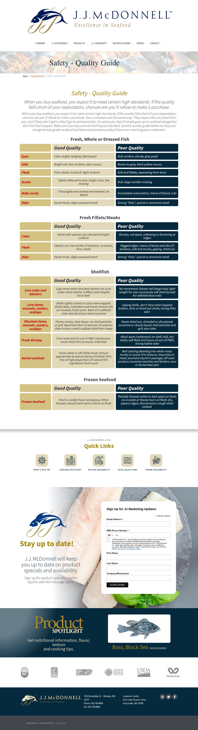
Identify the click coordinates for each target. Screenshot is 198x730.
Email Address (115, 519)
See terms (122, 549)
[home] (99, 22)
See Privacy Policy (134, 549)
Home (25, 76)
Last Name (112, 563)
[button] (42, 43)
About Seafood (37, 76)
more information (158, 647)
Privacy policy (61, 723)
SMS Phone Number (118, 530)
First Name (112, 553)
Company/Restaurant (118, 573)
